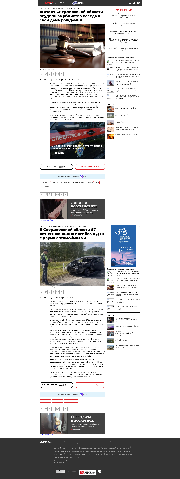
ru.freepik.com (51, 69)
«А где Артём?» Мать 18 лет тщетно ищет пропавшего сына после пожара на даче (127, 62)
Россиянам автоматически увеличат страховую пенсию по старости (127, 107)
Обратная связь (59, 443)
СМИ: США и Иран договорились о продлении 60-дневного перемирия (126, 333)
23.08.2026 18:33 (45, 226)
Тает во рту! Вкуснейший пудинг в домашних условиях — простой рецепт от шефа (127, 287)
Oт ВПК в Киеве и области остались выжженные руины (127, 135)
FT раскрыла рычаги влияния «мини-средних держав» (127, 339)
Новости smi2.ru (46, 220)
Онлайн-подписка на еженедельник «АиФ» (116, 441)
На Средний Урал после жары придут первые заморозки (124, 24)
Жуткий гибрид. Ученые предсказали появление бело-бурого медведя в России (128, 273)
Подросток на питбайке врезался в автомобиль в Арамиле (123, 32)
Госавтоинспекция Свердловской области (53, 287)
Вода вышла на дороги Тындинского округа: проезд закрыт (127, 114)
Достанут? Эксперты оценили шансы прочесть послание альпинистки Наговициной (128, 280)
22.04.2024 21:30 (45, 8)
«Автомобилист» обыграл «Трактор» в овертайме (123, 49)
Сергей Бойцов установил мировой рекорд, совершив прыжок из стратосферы (124, 15)
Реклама (57, 441)
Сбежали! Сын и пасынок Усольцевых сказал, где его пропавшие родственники (128, 300)
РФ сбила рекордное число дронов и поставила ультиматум (127, 346)
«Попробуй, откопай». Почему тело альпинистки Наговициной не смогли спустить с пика (127, 82)
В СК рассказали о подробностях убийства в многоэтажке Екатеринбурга (77, 147)
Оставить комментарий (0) (90, 166)
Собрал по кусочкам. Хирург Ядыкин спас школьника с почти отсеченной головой (128, 76)
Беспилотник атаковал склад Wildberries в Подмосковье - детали (127, 325)
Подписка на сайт (68, 441)
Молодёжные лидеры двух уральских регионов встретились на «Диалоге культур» (123, 40)
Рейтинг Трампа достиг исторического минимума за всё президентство (126, 319)
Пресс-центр (80, 441)
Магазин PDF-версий (93, 441)
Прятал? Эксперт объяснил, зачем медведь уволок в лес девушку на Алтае (127, 89)
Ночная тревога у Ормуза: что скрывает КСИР (125, 121)
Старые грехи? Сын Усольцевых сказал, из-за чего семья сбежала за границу (127, 307)
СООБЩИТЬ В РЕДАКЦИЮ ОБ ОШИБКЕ (78, 443)
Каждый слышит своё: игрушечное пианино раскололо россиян (126, 128)
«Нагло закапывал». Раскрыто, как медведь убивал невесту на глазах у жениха (127, 294)
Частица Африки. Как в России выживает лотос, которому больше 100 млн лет (127, 96)
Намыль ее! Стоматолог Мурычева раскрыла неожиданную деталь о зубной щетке (127, 69)
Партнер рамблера (72, 471)
